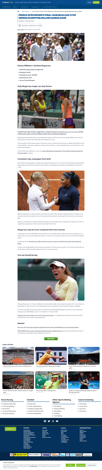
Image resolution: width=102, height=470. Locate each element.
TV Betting (57, 413)
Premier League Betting (34, 406)
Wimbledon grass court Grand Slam (68, 132)
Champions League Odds (35, 409)
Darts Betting (57, 411)
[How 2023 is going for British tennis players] (51, 356)
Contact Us (10, 429)
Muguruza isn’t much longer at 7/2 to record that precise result (35, 315)
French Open (25, 11)
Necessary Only (81, 465)
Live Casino (82, 409)
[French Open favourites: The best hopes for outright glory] (18, 380)
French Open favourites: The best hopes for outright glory (18, 391)
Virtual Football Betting (34, 413)
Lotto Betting (57, 406)
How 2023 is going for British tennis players (48, 366)
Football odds (32, 404)
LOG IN (89, 2)
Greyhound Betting (59, 409)
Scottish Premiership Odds (35, 411)
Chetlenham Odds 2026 (9, 404)
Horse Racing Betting (8, 406)
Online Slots (82, 411)
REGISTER (96, 2)
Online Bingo (83, 404)
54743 (64, 460)
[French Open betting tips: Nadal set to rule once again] (84, 356)
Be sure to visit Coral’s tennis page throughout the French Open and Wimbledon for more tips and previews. (48, 327)
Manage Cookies (92, 465)
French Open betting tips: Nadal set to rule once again (82, 367)
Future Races (6, 409)
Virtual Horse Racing (8, 413)
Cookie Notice (33, 466)
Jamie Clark (21, 29)
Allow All (70, 465)
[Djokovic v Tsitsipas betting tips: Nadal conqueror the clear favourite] (84, 380)
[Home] (18, 11)
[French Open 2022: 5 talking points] (51, 380)
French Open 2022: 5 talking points (46, 390)
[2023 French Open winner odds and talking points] (18, 356)
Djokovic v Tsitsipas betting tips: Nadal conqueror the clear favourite (83, 391)
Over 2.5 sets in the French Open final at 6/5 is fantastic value (43, 331)
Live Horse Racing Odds (9, 411)
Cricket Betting (58, 416)
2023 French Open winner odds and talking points (17, 366)
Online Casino (83, 406)
